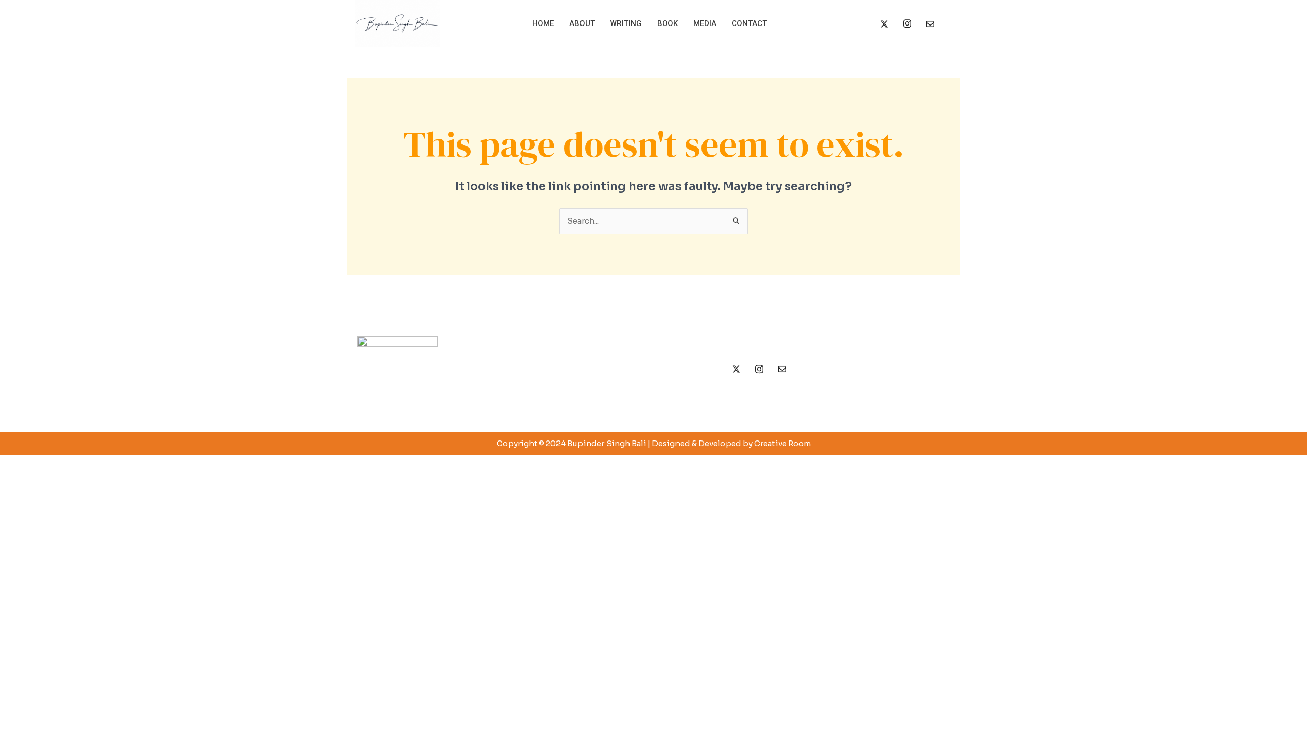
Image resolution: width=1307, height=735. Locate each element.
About (582, 23)
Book (667, 23)
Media (704, 23)
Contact (749, 23)
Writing (626, 23)
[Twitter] (884, 24)
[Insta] (907, 24)
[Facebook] (861, 24)
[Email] (930, 24)
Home (543, 23)
